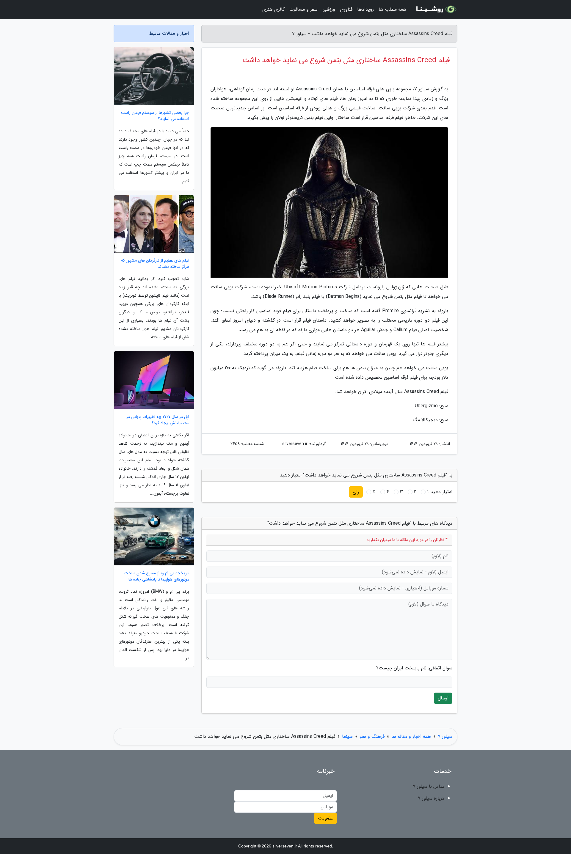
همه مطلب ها (392, 9)
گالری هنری (273, 9)
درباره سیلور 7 (431, 798)
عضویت (325, 818)
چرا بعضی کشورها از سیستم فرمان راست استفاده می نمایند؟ (155, 116)
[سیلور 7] (435, 9)
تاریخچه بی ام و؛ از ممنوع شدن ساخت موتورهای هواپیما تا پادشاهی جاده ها (156, 576)
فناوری (346, 9)
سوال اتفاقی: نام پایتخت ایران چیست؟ (414, 668)
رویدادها (365, 9)
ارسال (443, 698)
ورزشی (328, 9)
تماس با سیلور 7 (428, 786)
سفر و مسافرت (303, 9)
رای (356, 492)
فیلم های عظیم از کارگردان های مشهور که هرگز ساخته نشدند (155, 263)
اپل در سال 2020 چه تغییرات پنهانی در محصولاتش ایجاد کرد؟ (157, 420)
